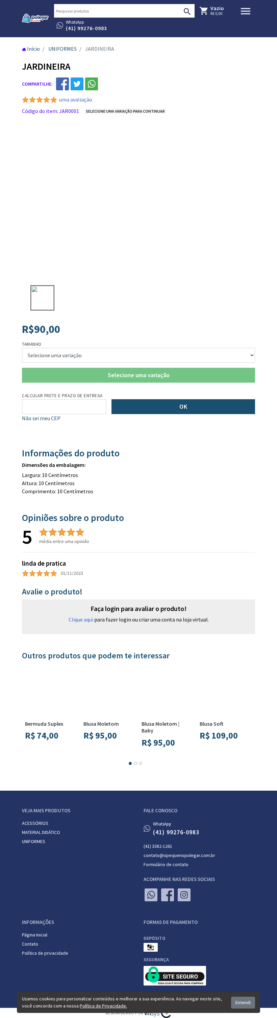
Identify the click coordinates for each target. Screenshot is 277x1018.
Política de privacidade (45, 953)
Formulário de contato (166, 864)
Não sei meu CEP (41, 418)
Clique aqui (81, 619)
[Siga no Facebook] (167, 894)
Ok (183, 406)
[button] (130, 763)
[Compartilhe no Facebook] (62, 83)
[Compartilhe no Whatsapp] (91, 83)
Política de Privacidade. (103, 1006)
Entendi (243, 1002)
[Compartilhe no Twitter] (77, 83)
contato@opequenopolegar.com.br (179, 855)
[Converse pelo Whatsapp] (151, 894)
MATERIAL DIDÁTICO (41, 832)
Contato (30, 944)
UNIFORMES (33, 841)
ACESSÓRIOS (35, 823)
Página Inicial (34, 935)
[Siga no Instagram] (184, 894)
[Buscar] (187, 11)
